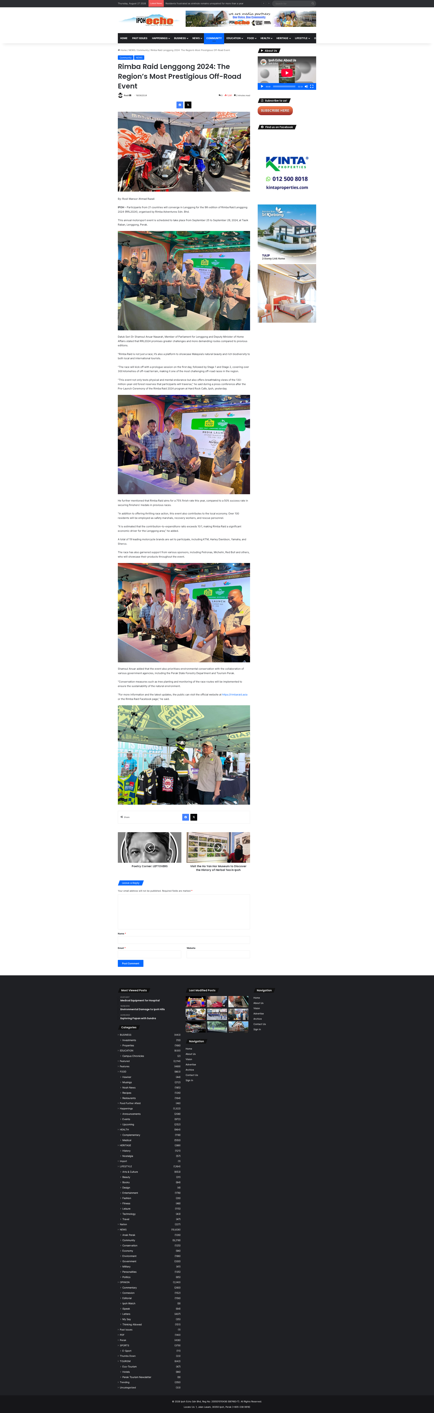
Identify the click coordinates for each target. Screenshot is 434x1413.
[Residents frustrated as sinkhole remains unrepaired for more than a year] (238, 1001)
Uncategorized (128, 1387)
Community (143, 50)
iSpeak (126, 1308)
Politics (126, 1277)
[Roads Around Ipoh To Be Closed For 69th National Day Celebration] (217, 1014)
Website (191, 948)
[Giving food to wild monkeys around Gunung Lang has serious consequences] (217, 1027)
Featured (125, 1061)
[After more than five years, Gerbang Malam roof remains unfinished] (196, 1027)
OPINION (319, 38)
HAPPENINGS (159, 38)
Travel (125, 1219)
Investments (129, 1040)
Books (126, 1182)
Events (126, 1119)
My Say (126, 1319)
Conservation (129, 1245)
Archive (190, 1069)
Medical (126, 1140)
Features (124, 1066)
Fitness (126, 1203)
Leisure (126, 1208)
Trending (124, 1382)
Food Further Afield (130, 1103)
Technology (129, 1213)
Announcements (131, 1113)
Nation (123, 1224)
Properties (128, 1045)
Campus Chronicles (133, 1055)
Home (123, 38)
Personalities (129, 1271)
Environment (129, 1256)
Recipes (126, 1092)
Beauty (126, 1177)
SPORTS (335, 38)
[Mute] (306, 86)
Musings (127, 1082)
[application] (287, 73)
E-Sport (126, 1350)
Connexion (128, 1292)
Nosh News (128, 1087)
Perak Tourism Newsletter (136, 1377)
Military (126, 1266)
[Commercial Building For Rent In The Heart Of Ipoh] (238, 1027)
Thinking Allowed (132, 1324)
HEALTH (265, 38)
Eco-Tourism (129, 1366)
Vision (189, 1059)
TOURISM (350, 38)
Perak (123, 1340)
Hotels (126, 1371)
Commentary (129, 1287)
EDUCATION (233, 38)
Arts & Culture (130, 1171)
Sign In (189, 1080)
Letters (126, 1313)
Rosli (126, 95)
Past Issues (139, 38)
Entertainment (130, 1192)
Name (122, 933)
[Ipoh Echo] (149, 20)
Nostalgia (127, 1156)
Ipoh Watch (128, 1303)
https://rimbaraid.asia (234, 694)
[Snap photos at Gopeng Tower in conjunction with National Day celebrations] (196, 1001)
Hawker (126, 1077)
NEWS (196, 38)
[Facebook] (179, 105)
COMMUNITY (214, 38)
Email (122, 948)
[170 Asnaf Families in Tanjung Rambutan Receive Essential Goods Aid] (238, 1014)
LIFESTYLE (301, 38)
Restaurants (129, 1098)
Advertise (191, 1064)
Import (123, 1161)
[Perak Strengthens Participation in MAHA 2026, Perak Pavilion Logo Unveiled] (196, 1014)
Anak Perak (128, 1234)
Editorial (127, 1298)
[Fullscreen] (311, 86)
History (126, 1150)
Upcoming (128, 1124)
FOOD (250, 38)
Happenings (126, 1108)
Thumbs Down (128, 1356)
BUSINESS (180, 38)
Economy (127, 1250)
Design (126, 1187)
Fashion (126, 1198)
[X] (188, 105)
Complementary (131, 1134)
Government (129, 1261)
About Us (191, 1054)
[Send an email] (130, 95)
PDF (122, 1335)
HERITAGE (282, 38)
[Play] (262, 86)
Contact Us (192, 1075)
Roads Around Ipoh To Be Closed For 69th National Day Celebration (201, 3)
